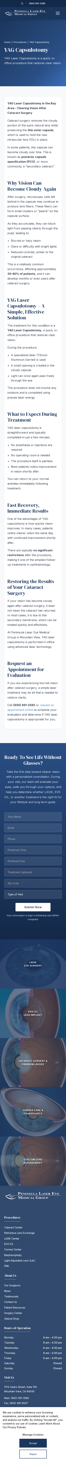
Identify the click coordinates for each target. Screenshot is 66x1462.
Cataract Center (13, 1227)
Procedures (20, 42)
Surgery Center (13, 1312)
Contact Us (10, 1301)
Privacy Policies (17, 1427)
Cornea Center (12, 1249)
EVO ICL (9, 1243)
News (7, 1290)
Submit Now (33, 907)
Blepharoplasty (13, 1255)
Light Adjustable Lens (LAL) (19, 1260)
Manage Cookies (33, 1434)
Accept (33, 1443)
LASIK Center (11, 1238)
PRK (6, 1265)
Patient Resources (14, 1307)
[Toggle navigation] (58, 13)
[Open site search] (22, 3)
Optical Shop (11, 1318)
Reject (33, 1454)
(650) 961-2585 (37, 3)
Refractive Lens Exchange (19, 1232)
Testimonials (11, 1296)
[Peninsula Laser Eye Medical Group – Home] (25, 13)
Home (7, 42)
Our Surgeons (12, 1285)
